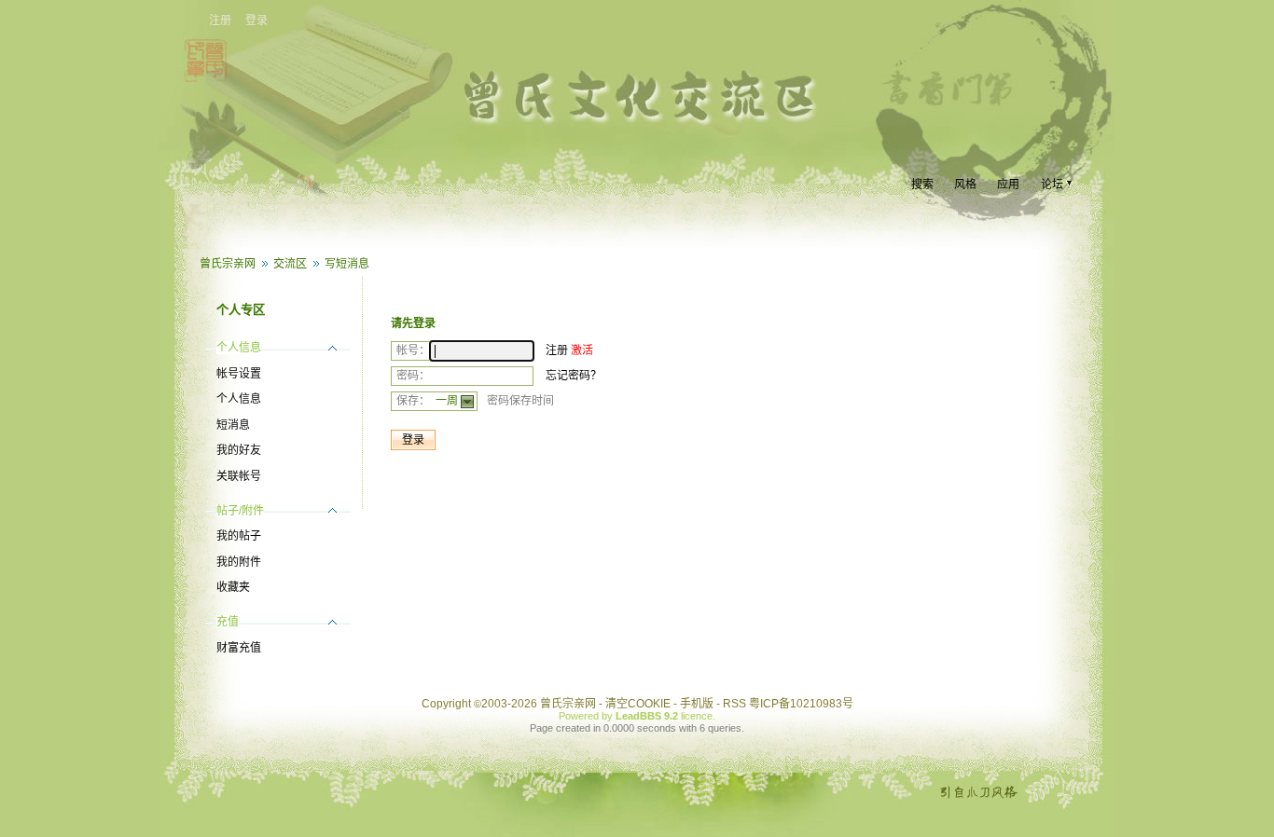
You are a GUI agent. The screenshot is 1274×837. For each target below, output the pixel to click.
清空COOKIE (638, 703)
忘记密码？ (574, 375)
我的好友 (238, 450)
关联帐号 (238, 476)
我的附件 (238, 562)
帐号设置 (238, 373)
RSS (734, 703)
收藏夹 (233, 587)
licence (697, 715)
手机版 (696, 703)
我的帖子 (238, 535)
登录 (256, 20)
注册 (220, 20)
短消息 (233, 425)
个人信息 (238, 398)
